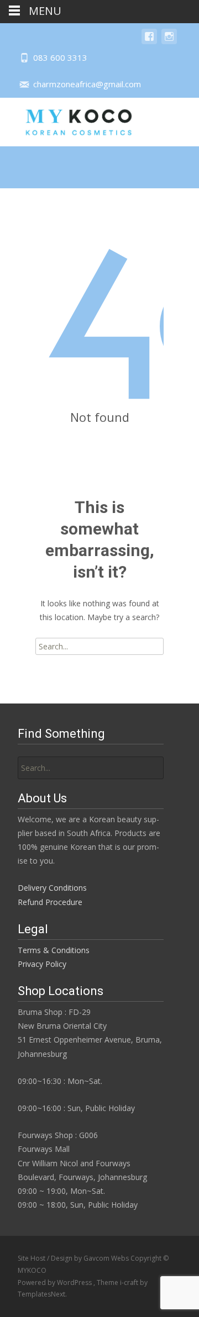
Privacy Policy (42, 964)
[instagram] (169, 41)
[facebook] (149, 41)
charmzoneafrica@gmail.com (87, 83)
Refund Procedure (50, 902)
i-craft (130, 1282)
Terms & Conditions (54, 950)
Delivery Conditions (52, 887)
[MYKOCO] (69, 120)
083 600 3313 (60, 57)
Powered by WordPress (55, 1282)
